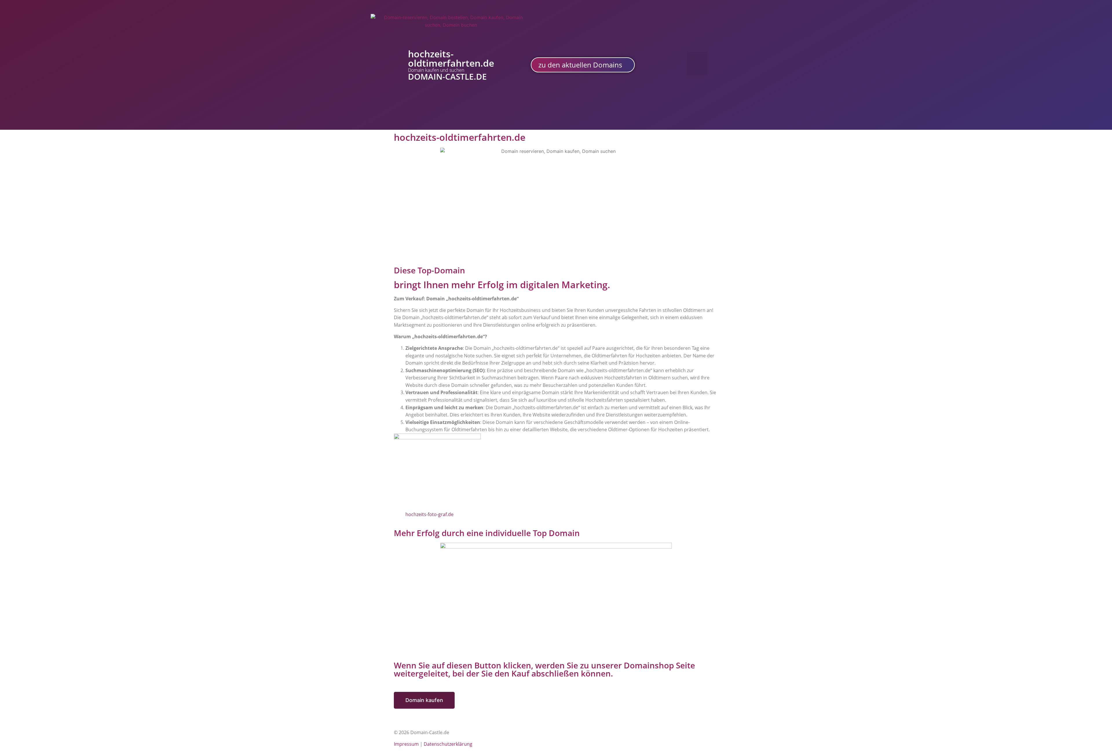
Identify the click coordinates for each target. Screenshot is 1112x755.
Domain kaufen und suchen (436, 70)
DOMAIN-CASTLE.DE (447, 76)
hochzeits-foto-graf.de (429, 514)
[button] (697, 64)
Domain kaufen (424, 700)
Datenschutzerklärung (448, 744)
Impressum (406, 744)
